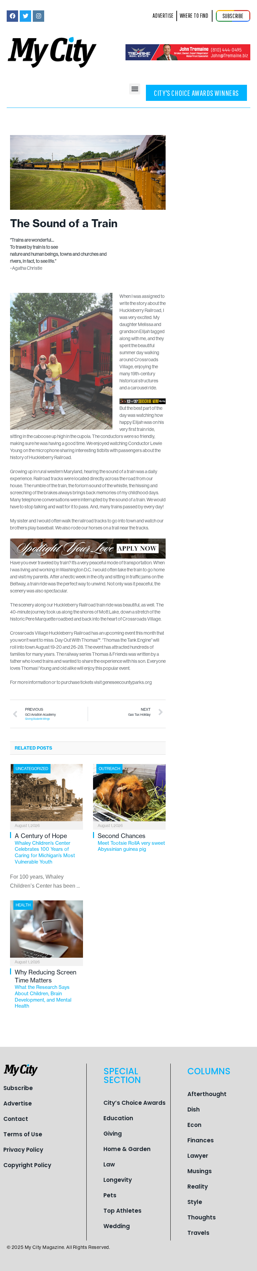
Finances (200, 1140)
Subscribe (18, 1088)
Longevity (117, 1180)
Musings (199, 1171)
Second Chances (131, 842)
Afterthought (207, 1094)
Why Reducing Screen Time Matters (45, 988)
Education (118, 1118)
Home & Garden (127, 1149)
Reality (197, 1187)
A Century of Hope (45, 848)
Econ (194, 1125)
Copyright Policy (27, 1165)
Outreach (109, 768)
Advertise (17, 1103)
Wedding (116, 1226)
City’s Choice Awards (134, 1103)
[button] (134, 88)
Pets (109, 1195)
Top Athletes (122, 1211)
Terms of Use (22, 1134)
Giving (112, 1134)
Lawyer (197, 1156)
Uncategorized (32, 768)
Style (194, 1202)
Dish (193, 1109)
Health (23, 904)
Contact (15, 1119)
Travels (198, 1233)
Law (109, 1164)
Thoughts (201, 1217)
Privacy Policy (23, 1150)
